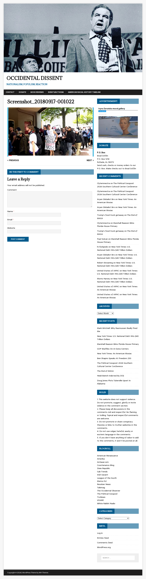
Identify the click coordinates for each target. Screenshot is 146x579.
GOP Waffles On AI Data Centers (113, 348)
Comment (12, 189)
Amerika (101, 458)
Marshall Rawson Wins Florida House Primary (115, 224)
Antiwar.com (103, 462)
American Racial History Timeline (84, 92)
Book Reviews (37, 92)
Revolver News (104, 484)
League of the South (107, 478)
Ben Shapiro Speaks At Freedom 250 (114, 358)
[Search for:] (118, 557)
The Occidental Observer (108, 490)
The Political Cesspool (107, 493)
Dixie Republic (103, 468)
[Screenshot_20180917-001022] (50, 154)
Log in (100, 533)
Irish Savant (102, 474)
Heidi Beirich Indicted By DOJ (110, 375)
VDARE (100, 500)
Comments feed (104, 542)
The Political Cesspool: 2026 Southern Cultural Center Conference (117, 185)
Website (11, 228)
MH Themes (43, 572)
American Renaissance (107, 455)
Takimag (101, 487)
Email (10, 219)
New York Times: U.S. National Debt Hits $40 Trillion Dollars (114, 248)
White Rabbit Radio (106, 503)
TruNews (101, 497)
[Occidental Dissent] (73, 70)
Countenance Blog (105, 465)
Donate (22, 92)
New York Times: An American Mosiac (114, 353)
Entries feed (103, 537)
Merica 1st (102, 481)
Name (10, 211)
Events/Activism (56, 92)
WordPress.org (104, 547)
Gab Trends (102, 471)
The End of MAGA (105, 371)
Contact (10, 92)
